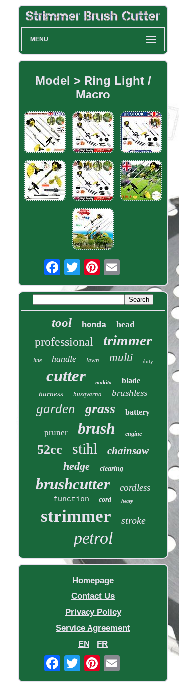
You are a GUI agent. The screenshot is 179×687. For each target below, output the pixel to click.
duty (148, 361)
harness (51, 394)
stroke (133, 520)
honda (94, 325)
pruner (56, 432)
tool (62, 322)
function (71, 499)
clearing (111, 468)
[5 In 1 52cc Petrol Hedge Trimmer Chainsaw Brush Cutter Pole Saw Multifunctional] (93, 230)
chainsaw (128, 451)
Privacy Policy (93, 612)
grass (100, 408)
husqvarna (87, 394)
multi (121, 357)
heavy (127, 501)
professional (64, 341)
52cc (49, 449)
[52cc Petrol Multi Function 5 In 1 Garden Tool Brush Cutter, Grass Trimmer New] (45, 133)
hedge (76, 466)
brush (96, 428)
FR (102, 644)
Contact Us (93, 596)
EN (84, 644)
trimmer (127, 340)
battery (137, 412)
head (125, 324)
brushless (129, 393)
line (37, 360)
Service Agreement (93, 628)
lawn (92, 360)
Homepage (93, 580)
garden (55, 408)
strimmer (76, 516)
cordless (135, 487)
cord (105, 499)
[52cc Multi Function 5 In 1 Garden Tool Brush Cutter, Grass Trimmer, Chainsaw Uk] (45, 182)
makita (103, 382)
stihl (84, 448)
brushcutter (73, 483)
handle (64, 359)
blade (131, 380)
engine (133, 433)
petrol (93, 538)
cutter (66, 376)
